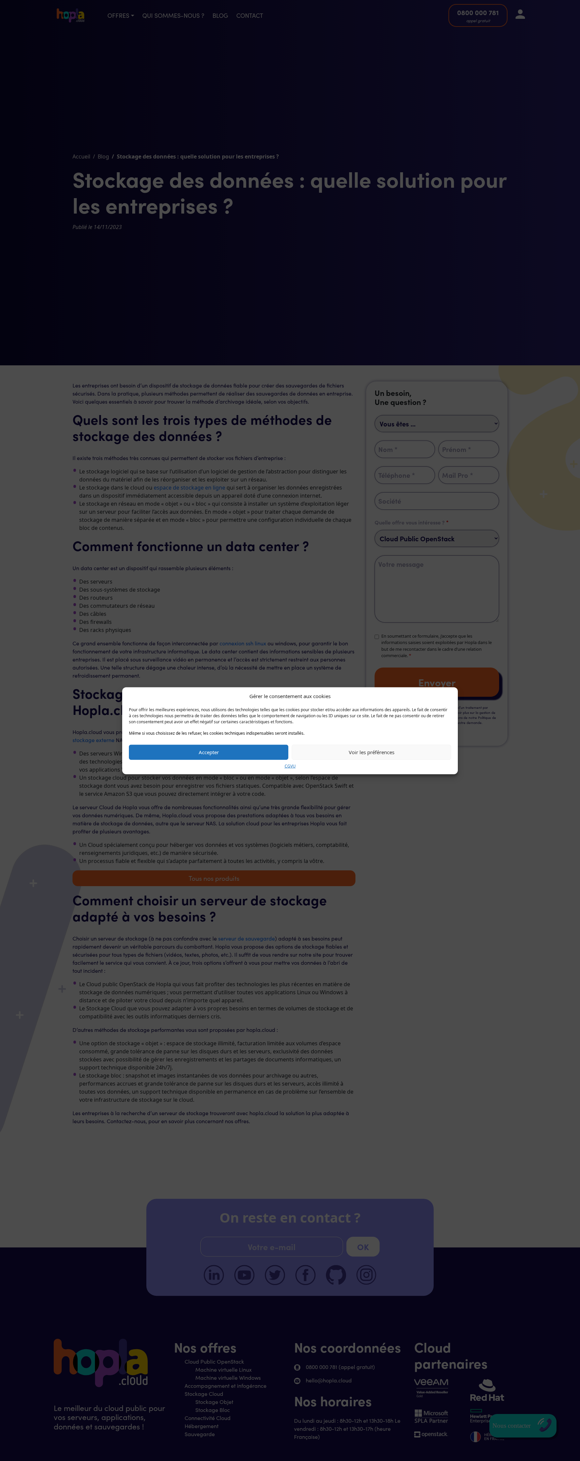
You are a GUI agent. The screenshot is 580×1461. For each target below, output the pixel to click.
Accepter (209, 751)
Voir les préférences (371, 751)
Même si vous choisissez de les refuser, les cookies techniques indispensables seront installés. (216, 733)
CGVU (290, 766)
